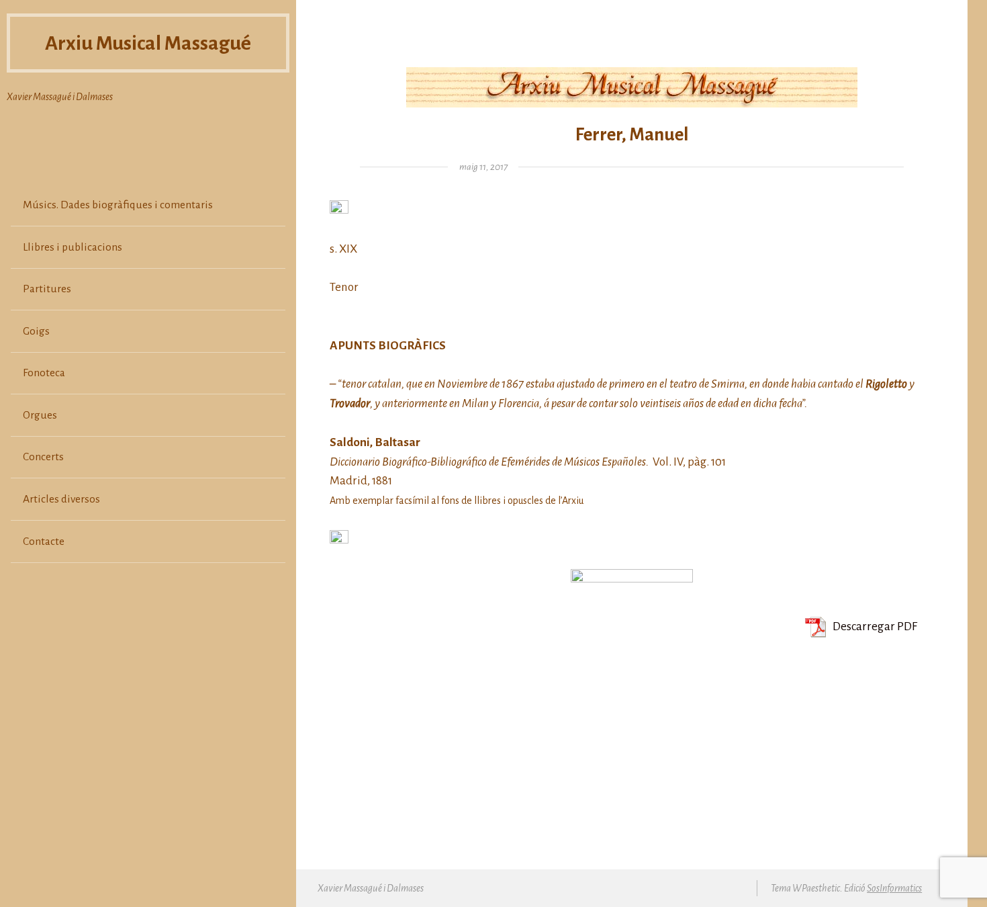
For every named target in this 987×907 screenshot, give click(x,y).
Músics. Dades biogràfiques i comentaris (118, 205)
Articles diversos (61, 499)
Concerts (43, 457)
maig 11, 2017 (483, 167)
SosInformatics (894, 888)
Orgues (40, 415)
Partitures (47, 289)
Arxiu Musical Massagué (148, 43)
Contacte (43, 541)
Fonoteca (44, 373)
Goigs (36, 331)
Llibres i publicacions (72, 247)
